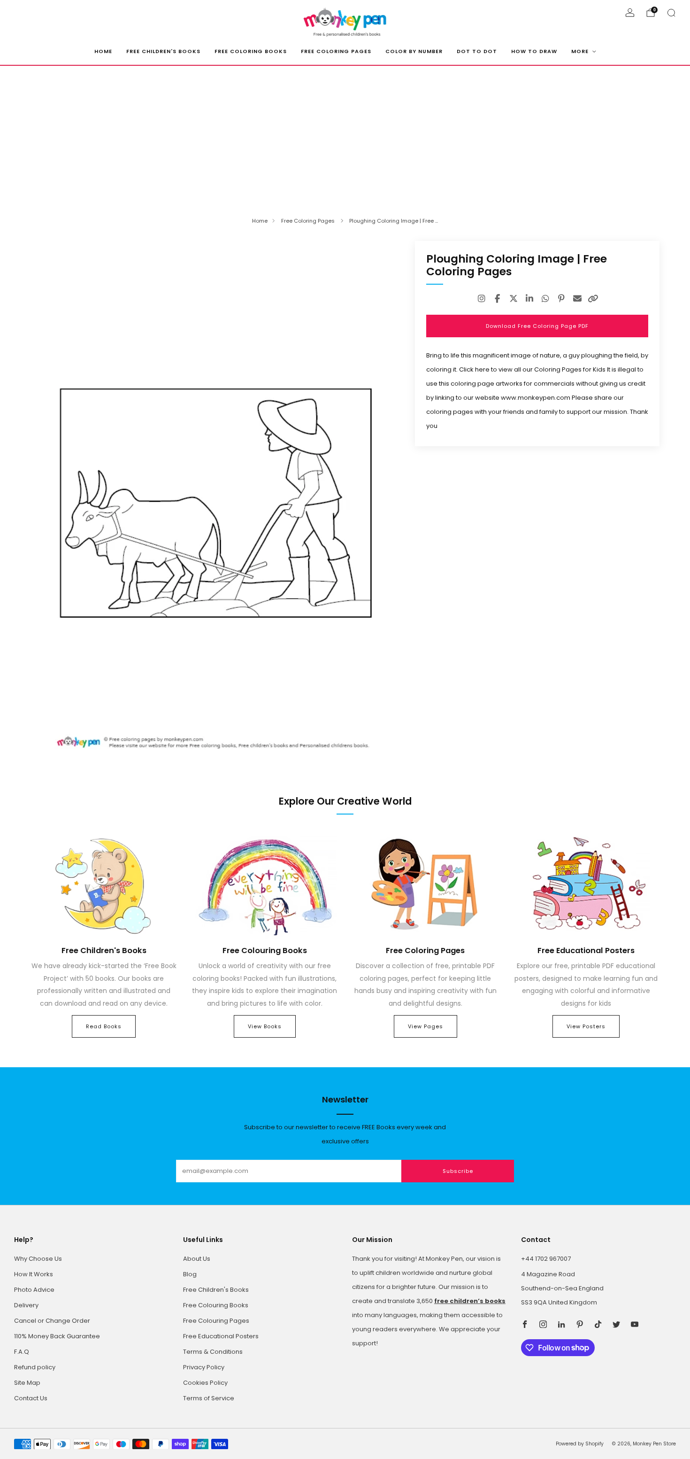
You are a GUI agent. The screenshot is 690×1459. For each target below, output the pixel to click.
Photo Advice (34, 1289)
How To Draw (534, 51)
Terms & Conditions (213, 1351)
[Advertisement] (345, 136)
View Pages (425, 1026)
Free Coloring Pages (336, 51)
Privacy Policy (203, 1367)
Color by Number (414, 51)
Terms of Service (208, 1398)
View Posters (586, 1026)
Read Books (104, 1026)
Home (103, 51)
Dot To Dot (477, 51)
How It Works (33, 1274)
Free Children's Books (163, 51)
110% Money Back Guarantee (57, 1336)
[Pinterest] (561, 298)
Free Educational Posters (221, 1336)
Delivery (26, 1305)
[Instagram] (481, 298)
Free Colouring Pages (216, 1320)
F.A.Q (21, 1351)
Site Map (27, 1382)
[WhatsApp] (545, 298)
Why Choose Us (38, 1258)
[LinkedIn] (529, 298)
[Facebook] (497, 298)
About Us (196, 1258)
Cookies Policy (205, 1382)
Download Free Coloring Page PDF (537, 326)
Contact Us (30, 1398)
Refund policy (34, 1367)
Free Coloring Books (251, 51)
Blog (190, 1274)
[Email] (577, 298)
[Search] (671, 12)
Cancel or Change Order (52, 1320)
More (580, 51)
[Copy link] (593, 298)
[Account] (630, 12)
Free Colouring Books (215, 1305)
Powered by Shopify (580, 1443)
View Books (265, 1026)
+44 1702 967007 (546, 1258)
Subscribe (458, 1171)
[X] (513, 298)
